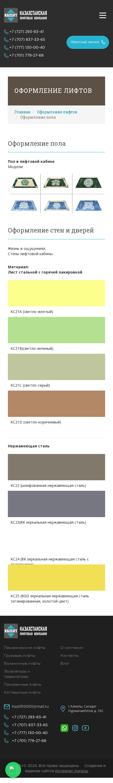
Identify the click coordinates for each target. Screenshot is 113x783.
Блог (64, 663)
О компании (71, 647)
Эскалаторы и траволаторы (17, 674)
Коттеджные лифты (22, 692)
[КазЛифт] (25, 15)
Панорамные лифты (22, 684)
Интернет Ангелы (71, 771)
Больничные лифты (22, 663)
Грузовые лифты (19, 655)
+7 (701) (26, 55)
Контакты (69, 655)
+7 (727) (26, 31)
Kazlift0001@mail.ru (30, 706)
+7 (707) (27, 39)
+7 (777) (27, 47)
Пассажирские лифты (24, 647)
